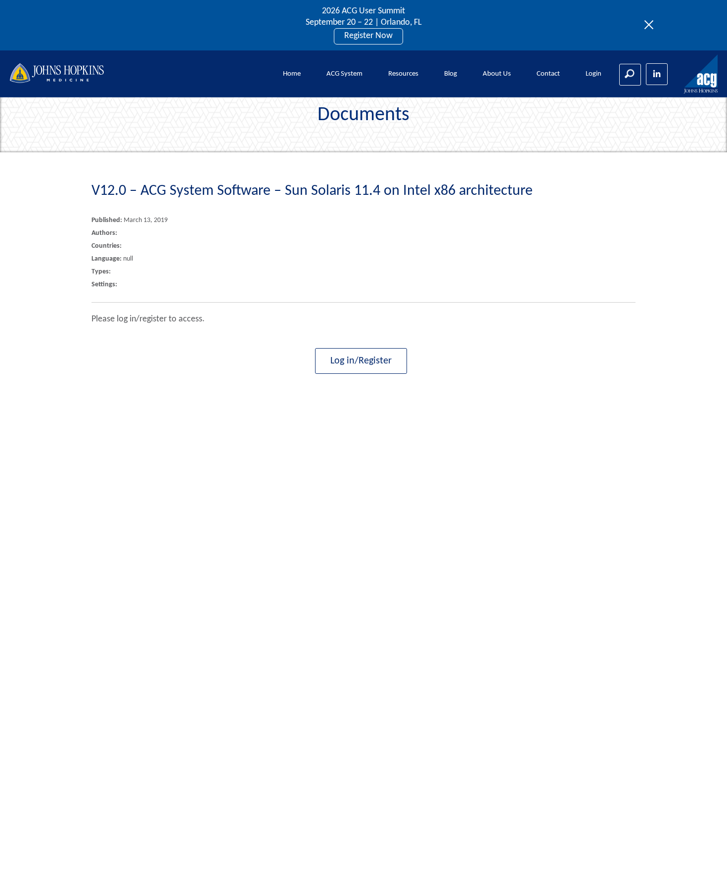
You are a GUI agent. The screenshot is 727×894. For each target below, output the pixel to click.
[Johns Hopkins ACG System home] (701, 74)
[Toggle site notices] (651, 25)
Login (593, 74)
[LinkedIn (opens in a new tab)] (657, 74)
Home (292, 74)
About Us (497, 74)
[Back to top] (703, 873)
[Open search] (630, 75)
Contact (548, 74)
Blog (450, 74)
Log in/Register (361, 361)
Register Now (368, 36)
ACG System (344, 74)
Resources (403, 74)
